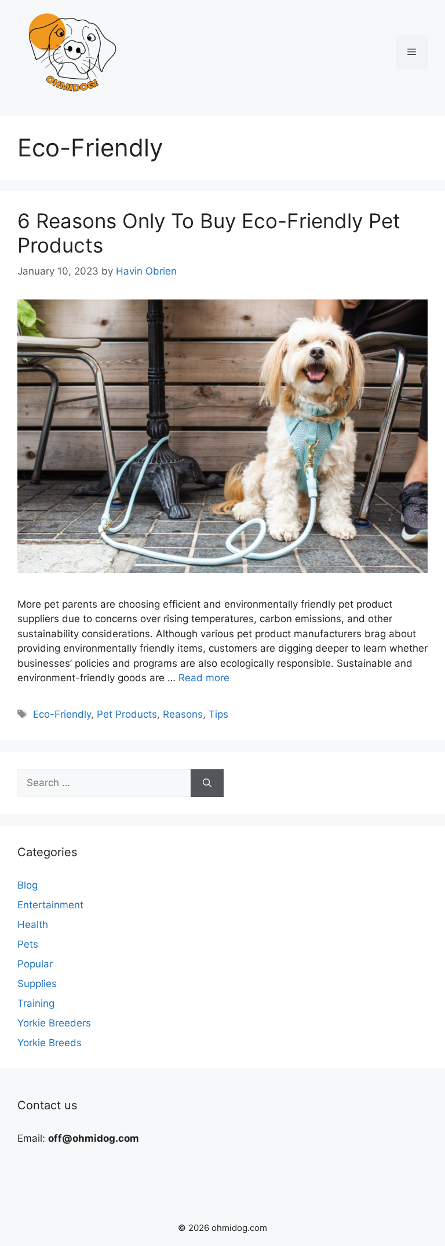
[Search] (207, 783)
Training (35, 1003)
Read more (203, 678)
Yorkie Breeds (49, 1042)
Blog (27, 885)
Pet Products (127, 714)
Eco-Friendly (62, 714)
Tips (218, 714)
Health (32, 924)
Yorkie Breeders (54, 1023)
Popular (35, 964)
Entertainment (50, 905)
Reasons (183, 714)
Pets (27, 944)
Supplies (37, 983)
